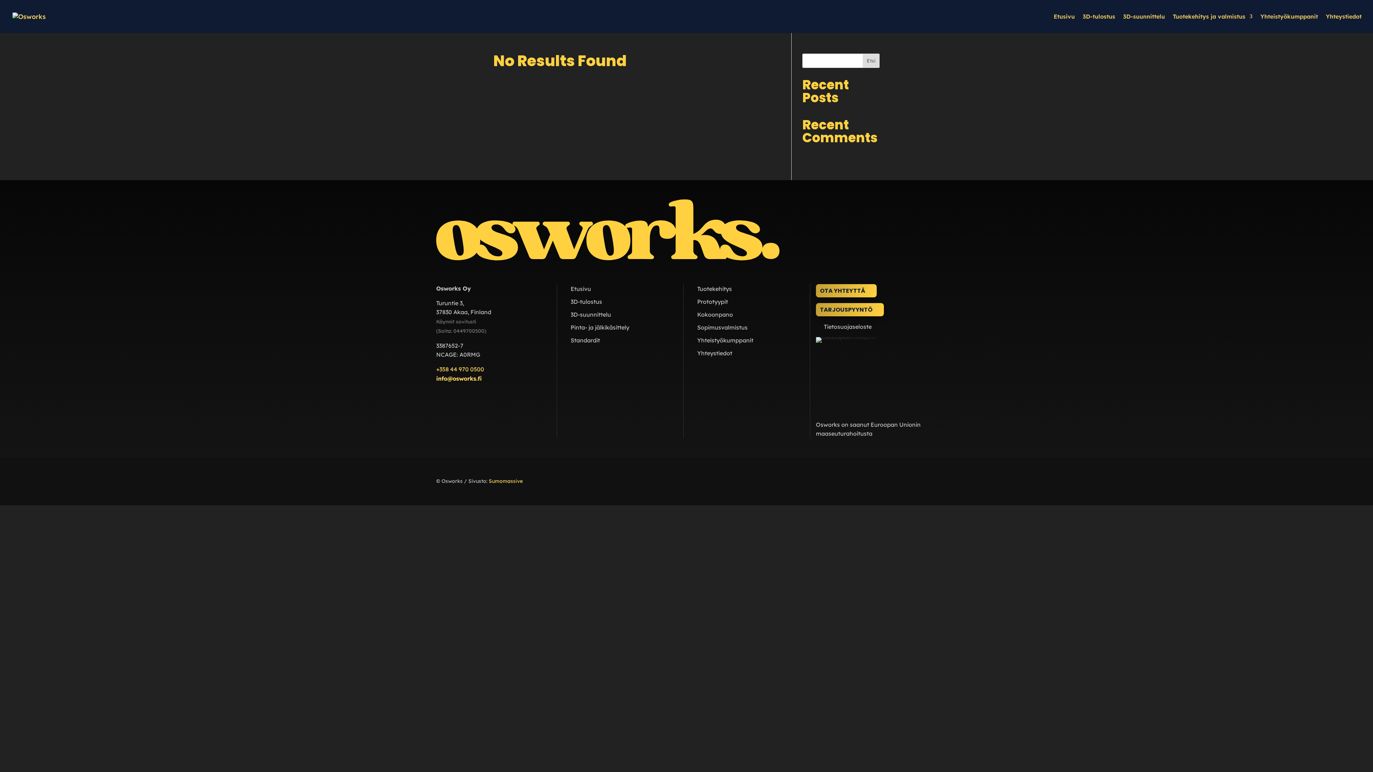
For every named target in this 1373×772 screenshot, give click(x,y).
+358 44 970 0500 (460, 369)
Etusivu (1064, 17)
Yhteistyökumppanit (1289, 17)
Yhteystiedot (1344, 17)
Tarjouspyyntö (846, 310)
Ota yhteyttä (842, 291)
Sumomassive (506, 481)
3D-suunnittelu (1144, 17)
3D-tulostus (1099, 17)
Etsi (871, 61)
